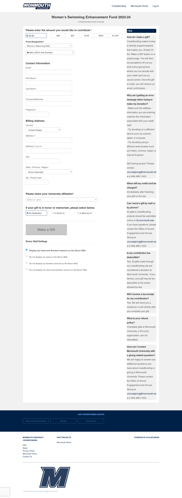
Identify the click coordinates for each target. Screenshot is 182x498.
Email (28, 67)
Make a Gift (46, 229)
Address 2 (30, 146)
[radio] (36, 213)
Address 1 (31, 135)
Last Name (31, 88)
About (25, 448)
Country (30, 125)
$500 (101, 35)
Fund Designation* (35, 41)
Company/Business (34, 99)
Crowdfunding (119, 6)
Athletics (63, 421)
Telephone (31, 109)
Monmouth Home (139, 6)
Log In (156, 6)
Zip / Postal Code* (34, 177)
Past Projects (91, 421)
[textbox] (50, 52)
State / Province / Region (37, 167)
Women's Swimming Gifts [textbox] (38, 45)
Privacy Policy (29, 450)
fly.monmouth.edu (145, 220)
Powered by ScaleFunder (146, 437)
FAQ (24, 445)
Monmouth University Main (36, 421)
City (28, 156)
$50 (72, 35)
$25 (58, 35)
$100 (87, 35)
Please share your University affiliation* (50, 193)
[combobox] (49, 46)
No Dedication (35, 213)
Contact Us (27, 456)
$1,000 (115, 35)
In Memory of (85, 213)
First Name (31, 78)
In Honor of (59, 213)
